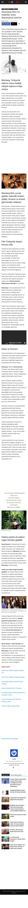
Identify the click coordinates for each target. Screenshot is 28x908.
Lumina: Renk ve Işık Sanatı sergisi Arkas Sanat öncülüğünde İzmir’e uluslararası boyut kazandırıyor (18, 782)
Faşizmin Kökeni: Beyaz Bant (10, 706)
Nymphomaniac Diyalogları (10, 738)
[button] (2, 2)
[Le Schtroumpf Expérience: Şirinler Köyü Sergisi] (5, 839)
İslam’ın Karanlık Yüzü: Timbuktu (12, 688)
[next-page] (5, 852)
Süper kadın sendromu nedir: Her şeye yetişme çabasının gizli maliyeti (17, 824)
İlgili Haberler (5, 775)
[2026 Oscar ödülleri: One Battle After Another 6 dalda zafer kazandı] (5, 846)
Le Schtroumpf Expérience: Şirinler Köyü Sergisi (17, 839)
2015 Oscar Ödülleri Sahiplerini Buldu (13, 677)
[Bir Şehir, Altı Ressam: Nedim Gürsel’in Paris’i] (5, 831)
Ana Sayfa (4, 6)
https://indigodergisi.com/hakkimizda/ (14, 761)
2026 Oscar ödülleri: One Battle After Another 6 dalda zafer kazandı (17, 846)
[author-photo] (14, 756)
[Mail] (14, 768)
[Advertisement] (14, 159)
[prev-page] (3, 852)
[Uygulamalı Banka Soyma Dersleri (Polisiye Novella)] (5, 792)
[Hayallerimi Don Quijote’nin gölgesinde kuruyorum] (5, 799)
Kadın (8, 6)
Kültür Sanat (11, 9)
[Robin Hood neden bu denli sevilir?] (5, 816)
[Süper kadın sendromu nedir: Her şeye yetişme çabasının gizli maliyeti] (5, 824)
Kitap (6, 9)
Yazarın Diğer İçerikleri (16, 775)
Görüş (6, 21)
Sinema (16, 9)
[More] (19, 23)
